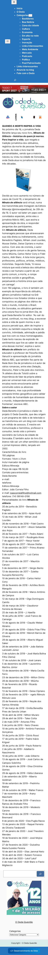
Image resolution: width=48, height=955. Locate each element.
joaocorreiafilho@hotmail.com (25, 493)
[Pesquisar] (40, 874)
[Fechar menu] (14, 2)
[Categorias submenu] (30, 15)
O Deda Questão (24, 922)
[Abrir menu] (7, 41)
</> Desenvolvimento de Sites (24, 951)
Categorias (15, 931)
